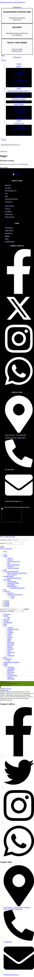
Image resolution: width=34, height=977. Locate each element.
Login (2, 547)
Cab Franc (10, 627)
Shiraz (9, 650)
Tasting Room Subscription (11, 662)
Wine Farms (7, 579)
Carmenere (10, 632)
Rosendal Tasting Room (14, 578)
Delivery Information (13, 565)
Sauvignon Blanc (12, 675)
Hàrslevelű (10, 670)
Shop (5, 569)
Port (8, 660)
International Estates (13, 583)
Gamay (9, 636)
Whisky (6, 664)
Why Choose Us (12, 574)
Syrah (9, 654)
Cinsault (9, 634)
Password (3, 543)
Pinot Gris (10, 674)
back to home (4, 167)
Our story (10, 560)
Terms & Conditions (13, 568)
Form (12, 598)
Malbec (9, 639)
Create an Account (9, 536)
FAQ (8, 563)
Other (5, 624)
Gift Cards (7, 619)
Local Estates (11, 584)
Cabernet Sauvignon (13, 629)
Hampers (6, 621)
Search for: (3, 609)
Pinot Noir (10, 645)
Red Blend (10, 649)
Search (26, 609)
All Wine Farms (11, 581)
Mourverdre (10, 642)
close (9, 688)
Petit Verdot (10, 644)
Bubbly (6, 616)
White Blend (11, 679)
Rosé (5, 657)
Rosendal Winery (9, 576)
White (5, 665)
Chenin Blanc (11, 669)
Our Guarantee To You (13, 561)
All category (7, 614)
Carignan (10, 631)
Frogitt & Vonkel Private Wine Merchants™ (12, 2)
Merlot (9, 640)
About (5, 556)
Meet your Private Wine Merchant (17, 573)
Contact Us (10, 566)
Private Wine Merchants (11, 571)
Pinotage (9, 647)
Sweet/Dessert (8, 659)
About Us (10, 558)
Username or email (6, 540)
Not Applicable (8, 622)
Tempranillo (10, 655)
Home (5, 555)
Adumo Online (25, 507)
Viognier (9, 677)
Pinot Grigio (10, 672)
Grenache (10, 637)
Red (5, 626)
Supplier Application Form (14, 594)
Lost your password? (6, 548)
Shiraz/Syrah (11, 652)
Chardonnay (10, 667)
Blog (5, 589)
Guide (12, 596)
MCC (9, 617)
